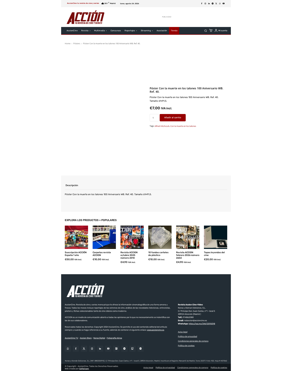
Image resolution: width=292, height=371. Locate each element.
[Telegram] (212, 3)
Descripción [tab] (72, 185)
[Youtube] (223, 3)
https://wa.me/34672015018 (202, 324)
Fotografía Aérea (114, 338)
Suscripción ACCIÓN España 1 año (76, 254)
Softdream (84, 368)
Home (67, 43)
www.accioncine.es (155, 330)
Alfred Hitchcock (162, 126)
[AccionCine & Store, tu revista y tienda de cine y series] (85, 17)
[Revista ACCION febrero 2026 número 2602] (187, 237)
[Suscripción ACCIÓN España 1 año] (76, 237)
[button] (205, 30)
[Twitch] (133, 349)
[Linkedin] (209, 3)
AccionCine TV (71, 338)
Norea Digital (99, 338)
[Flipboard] (116, 349)
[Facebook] (201, 3)
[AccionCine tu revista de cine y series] (146, 290)
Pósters (76, 43)
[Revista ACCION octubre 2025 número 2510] (132, 237)
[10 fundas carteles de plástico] (160, 237)
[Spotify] (141, 349)
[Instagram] (205, 3)
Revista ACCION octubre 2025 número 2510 (129, 255)
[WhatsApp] (220, 3)
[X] (216, 3)
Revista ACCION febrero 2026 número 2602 (187, 255)
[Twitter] (84, 349)
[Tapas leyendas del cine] (215, 237)
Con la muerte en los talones (183, 126)
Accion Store (86, 338)
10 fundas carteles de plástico (158, 254)
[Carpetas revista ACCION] (104, 237)
